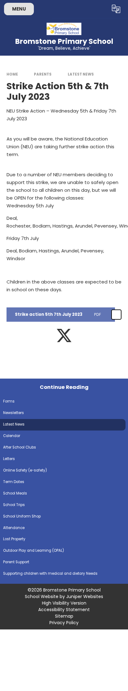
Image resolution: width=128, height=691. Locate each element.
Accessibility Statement (64, 609)
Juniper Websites (84, 596)
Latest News (81, 74)
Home (12, 74)
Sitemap (64, 616)
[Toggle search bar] (101, 9)
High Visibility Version (64, 603)
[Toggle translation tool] (116, 9)
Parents (43, 74)
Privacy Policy (64, 623)
